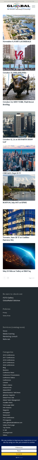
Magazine (6, 410)
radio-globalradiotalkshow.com (12, 422)
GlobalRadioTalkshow (11, 300)
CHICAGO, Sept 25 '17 (12, 173)
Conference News (8, 372)
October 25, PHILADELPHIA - (15, 72)
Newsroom (6, 415)
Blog (4, 367)
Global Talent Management (11, 400)
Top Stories (6, 427)
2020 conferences (8, 365)
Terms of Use (6, 315)
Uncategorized (7, 432)
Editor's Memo (7, 385)
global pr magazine (9, 395)
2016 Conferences (9, 355)
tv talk (5, 430)
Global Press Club (8, 397)
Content (5, 382)
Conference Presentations (11, 375)
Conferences (7, 380)
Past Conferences (8, 417)
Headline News (8, 402)
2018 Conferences (9, 360)
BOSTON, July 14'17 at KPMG (15, 202)
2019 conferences (8, 362)
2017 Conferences (9, 357)
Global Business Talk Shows (11, 392)
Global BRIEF (7, 390)
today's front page (9, 425)
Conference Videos (9, 377)
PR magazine (7, 420)
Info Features (7, 407)
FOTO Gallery (8, 298)
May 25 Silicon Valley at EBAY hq (17, 271)
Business (6, 370)
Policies (6, 309)
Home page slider (8, 405)
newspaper (6, 412)
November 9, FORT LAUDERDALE (17, 41)
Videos (5, 435)
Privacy (5, 312)
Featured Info (7, 387)
